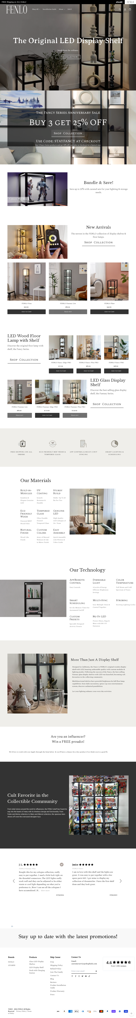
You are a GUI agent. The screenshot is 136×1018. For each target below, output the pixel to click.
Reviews (53, 982)
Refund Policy (55, 968)
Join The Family (56, 972)
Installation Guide (49, 9)
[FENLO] (16, 9)
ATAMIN (11, 965)
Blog (52, 979)
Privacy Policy (21, 1011)
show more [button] (45, 890)
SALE (70, 9)
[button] (14, 880)
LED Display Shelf (36, 967)
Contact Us (54, 975)
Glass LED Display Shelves (36, 962)
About (61, 9)
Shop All (35, 9)
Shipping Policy (56, 965)
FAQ (52, 962)
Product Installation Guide (58, 986)
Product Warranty (57, 991)
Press (52, 994)
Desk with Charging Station (37, 971)
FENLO (11, 962)
